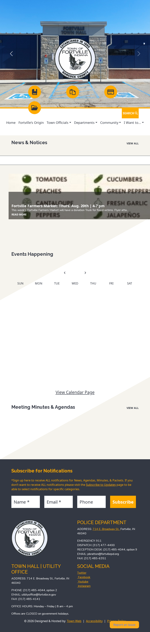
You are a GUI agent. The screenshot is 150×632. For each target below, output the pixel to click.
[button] (59, 123)
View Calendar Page (75, 392)
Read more (19, 214)
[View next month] (85, 273)
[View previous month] (65, 273)
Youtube (82, 582)
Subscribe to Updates (101, 485)
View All (133, 408)
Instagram (84, 586)
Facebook (83, 577)
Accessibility (94, 621)
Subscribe (123, 502)
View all (133, 143)
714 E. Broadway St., (106, 529)
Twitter (81, 573)
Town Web (74, 621)
